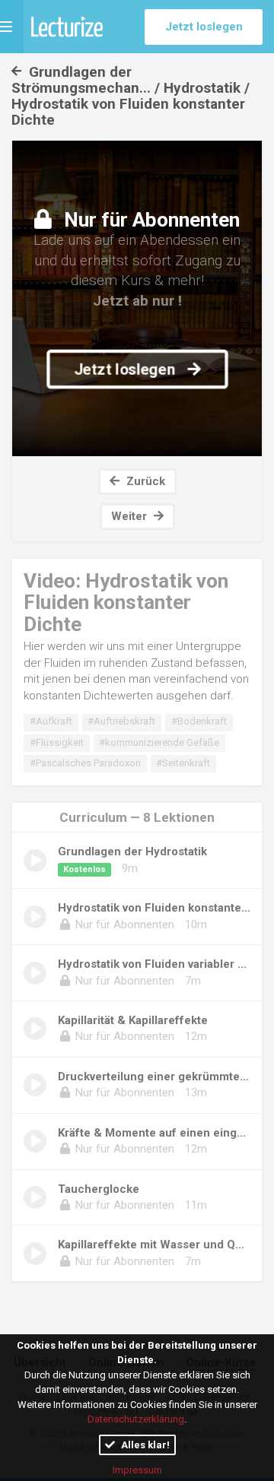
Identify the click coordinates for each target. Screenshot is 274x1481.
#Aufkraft (51, 721)
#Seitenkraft (183, 763)
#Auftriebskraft (121, 721)
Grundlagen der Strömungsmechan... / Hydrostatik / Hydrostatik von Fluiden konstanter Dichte (130, 95)
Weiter (130, 516)
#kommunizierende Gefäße (159, 742)
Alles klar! (144, 1445)
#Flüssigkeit (57, 742)
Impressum (137, 1470)
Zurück (144, 481)
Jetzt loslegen (204, 26)
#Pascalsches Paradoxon (85, 763)
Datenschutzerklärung (136, 1419)
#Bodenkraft (199, 721)
